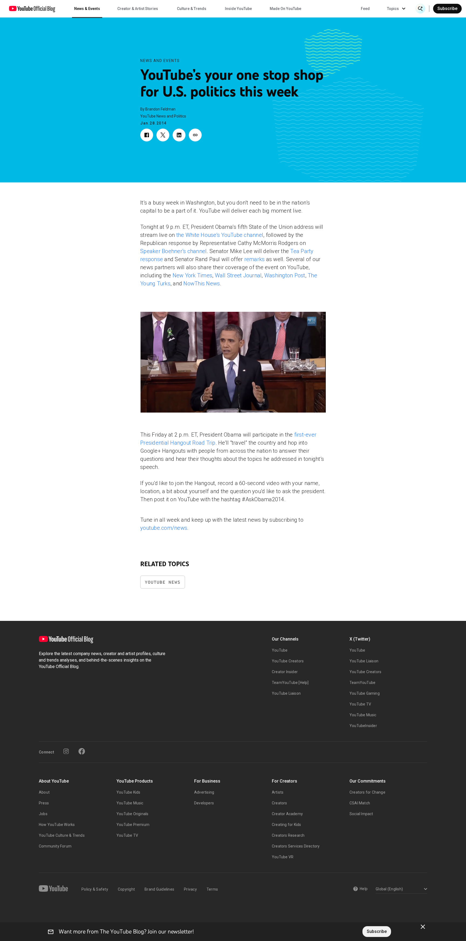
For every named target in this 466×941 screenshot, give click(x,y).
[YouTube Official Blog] (32, 8)
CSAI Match (360, 803)
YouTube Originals (132, 814)
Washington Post (284, 275)
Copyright (126, 889)
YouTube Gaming (365, 693)
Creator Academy (287, 814)
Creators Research (288, 835)
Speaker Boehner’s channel (173, 251)
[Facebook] (81, 751)
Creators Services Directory (296, 846)
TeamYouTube (362, 682)
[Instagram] (66, 751)
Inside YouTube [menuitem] (238, 8)
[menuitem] (365, 8)
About (44, 792)
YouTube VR (282, 857)
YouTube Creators (288, 661)
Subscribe (447, 8)
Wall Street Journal (238, 275)
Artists (277, 792)
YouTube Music (363, 715)
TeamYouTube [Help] (290, 682)
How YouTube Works (57, 824)
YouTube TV (360, 704)
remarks (254, 259)
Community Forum (55, 846)
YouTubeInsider (363, 726)
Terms (212, 889)
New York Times (193, 275)
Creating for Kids (286, 824)
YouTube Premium (132, 824)
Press (44, 803)
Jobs (43, 814)
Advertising (204, 792)
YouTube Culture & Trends (62, 835)
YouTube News (162, 582)
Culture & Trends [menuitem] (191, 8)
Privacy (190, 889)
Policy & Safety (94, 889)
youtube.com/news (163, 528)
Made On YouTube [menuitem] (285, 8)
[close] (423, 926)
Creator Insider (285, 672)
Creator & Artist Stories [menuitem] (137, 8)
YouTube (279, 650)
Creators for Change (367, 792)
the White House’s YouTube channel (219, 235)
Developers (204, 803)
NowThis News (201, 283)
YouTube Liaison (286, 693)
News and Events (160, 60)
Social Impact (361, 814)
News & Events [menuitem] (87, 8)
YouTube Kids (128, 792)
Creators (279, 803)
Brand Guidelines (159, 889)
